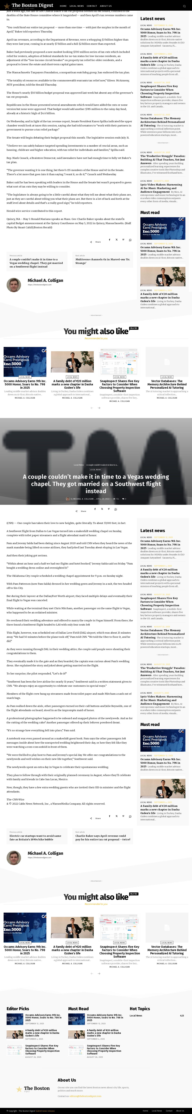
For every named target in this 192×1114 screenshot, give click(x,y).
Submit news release (45, 1111)
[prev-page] (92, 408)
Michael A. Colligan (45, 280)
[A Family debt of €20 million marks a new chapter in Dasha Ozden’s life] (162, 275)
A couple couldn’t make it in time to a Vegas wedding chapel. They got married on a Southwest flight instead (36, 263)
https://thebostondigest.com (39, 285)
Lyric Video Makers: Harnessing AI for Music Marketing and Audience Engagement (161, 188)
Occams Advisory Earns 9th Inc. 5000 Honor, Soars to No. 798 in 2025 (160, 33)
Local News (146, 25)
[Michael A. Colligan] (16, 285)
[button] (184, 6)
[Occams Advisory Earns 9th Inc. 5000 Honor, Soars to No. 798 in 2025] (162, 228)
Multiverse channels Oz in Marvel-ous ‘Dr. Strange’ (102, 261)
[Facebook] (109, 242)
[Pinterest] (123, 242)
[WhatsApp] (130, 242)
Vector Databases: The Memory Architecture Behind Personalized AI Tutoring (162, 122)
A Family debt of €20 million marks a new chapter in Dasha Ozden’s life (160, 61)
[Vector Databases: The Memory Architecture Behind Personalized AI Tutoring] (167, 362)
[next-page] (99, 408)
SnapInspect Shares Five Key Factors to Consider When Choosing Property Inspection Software (119, 386)
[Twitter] (116, 242)
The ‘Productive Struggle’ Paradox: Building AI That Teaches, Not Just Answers (162, 160)
